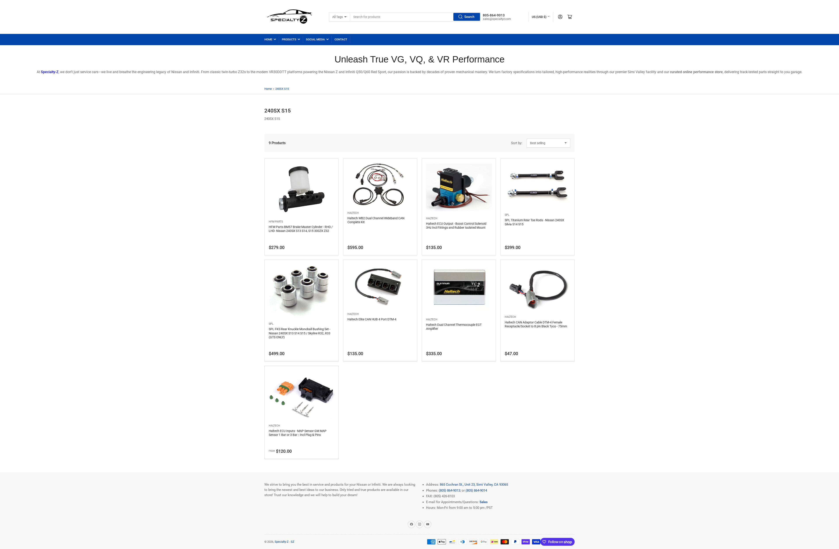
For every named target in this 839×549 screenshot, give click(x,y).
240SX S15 (282, 88)
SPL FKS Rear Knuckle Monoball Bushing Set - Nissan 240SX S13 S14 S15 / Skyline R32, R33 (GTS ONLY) (299, 333)
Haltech (353, 212)
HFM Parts (276, 221)
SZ (292, 541)
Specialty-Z (282, 541)
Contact (341, 39)
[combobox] (415, 16)
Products (289, 39)
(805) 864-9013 (449, 490)
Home (268, 39)
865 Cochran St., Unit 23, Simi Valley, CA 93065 (474, 485)
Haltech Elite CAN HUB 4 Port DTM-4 (371, 319)
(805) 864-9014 (476, 490)
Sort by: (516, 143)
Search (469, 17)
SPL (507, 214)
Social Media (315, 39)
